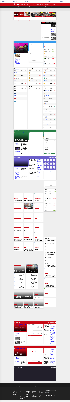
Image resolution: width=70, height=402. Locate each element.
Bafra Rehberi (46, 4)
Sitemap (33, 392)
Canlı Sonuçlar (48, 6)
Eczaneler (38, 6)
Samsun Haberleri (15, 391)
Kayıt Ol (40, 396)
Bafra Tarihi (27, 392)
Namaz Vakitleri (33, 6)
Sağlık (34, 4)
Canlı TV (16, 6)
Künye (33, 395)
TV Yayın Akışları (41, 392)
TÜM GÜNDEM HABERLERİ (51, 322)
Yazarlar (43, 6)
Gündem (22, 4)
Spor (31, 4)
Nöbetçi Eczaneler (41, 395)
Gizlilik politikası (34, 391)
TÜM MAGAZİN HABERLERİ (51, 157)
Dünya (25, 4)
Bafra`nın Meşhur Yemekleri (28, 396)
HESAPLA (30, 335)
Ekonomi (28, 4)
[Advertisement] (29, 186)
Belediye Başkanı (28, 391)
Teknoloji (41, 4)
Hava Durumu (21, 6)
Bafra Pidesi (27, 397)
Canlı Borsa (26, 6)
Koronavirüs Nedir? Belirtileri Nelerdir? (22, 398)
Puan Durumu (54, 6)
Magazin (37, 4)
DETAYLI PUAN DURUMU (48, 153)
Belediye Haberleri (15, 392)
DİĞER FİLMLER (53, 367)
